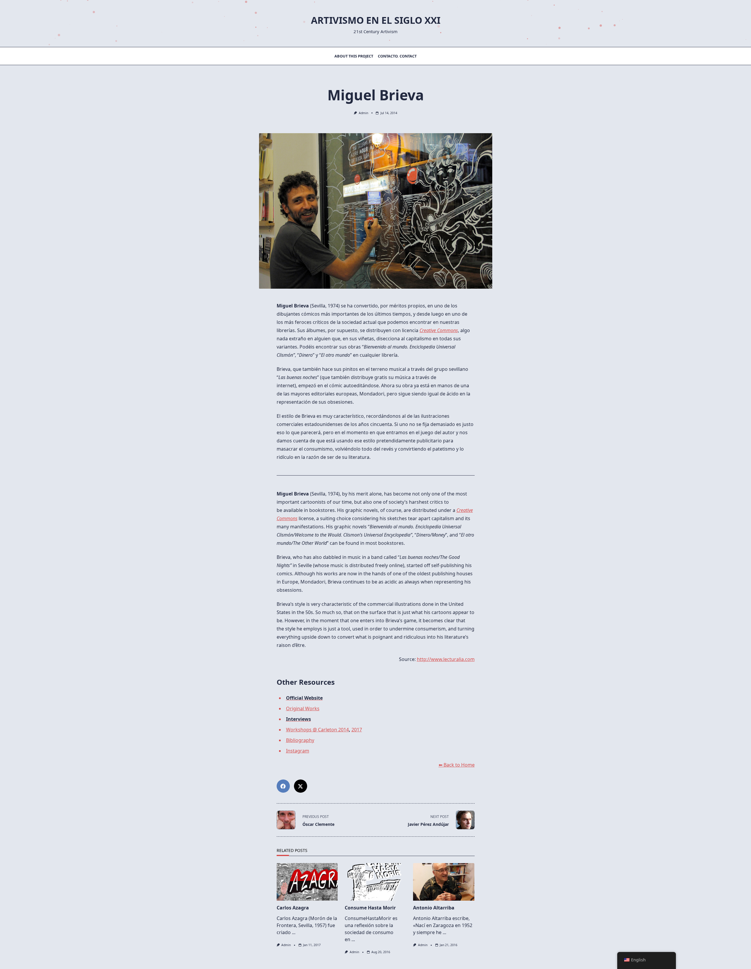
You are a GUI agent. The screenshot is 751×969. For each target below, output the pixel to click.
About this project (353, 56)
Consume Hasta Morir (370, 907)
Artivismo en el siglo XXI (375, 20)
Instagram (297, 751)
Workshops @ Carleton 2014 (317, 729)
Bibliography (300, 740)
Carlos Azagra (293, 907)
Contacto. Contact (397, 56)
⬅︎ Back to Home (457, 765)
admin (363, 113)
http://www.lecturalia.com (446, 659)
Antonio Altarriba (433, 907)
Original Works (302, 708)
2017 (356, 729)
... (293, 932)
